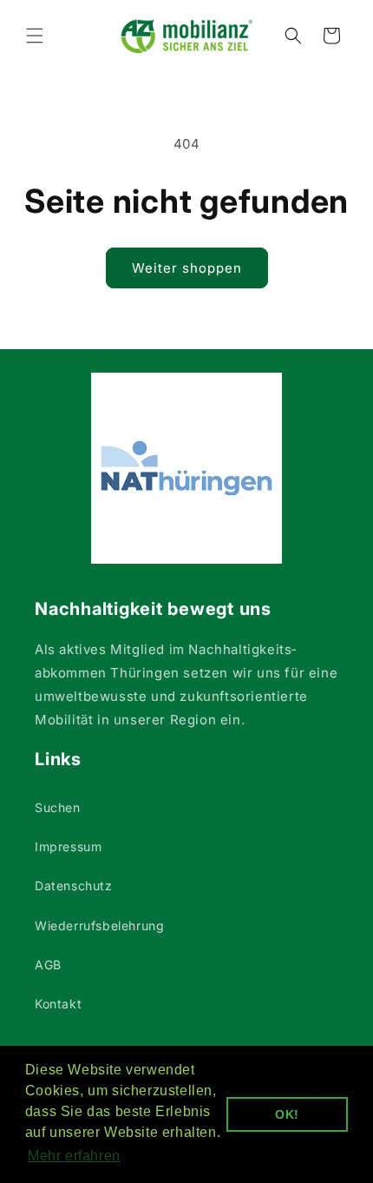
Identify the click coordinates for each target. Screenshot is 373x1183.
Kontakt (58, 1003)
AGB (48, 964)
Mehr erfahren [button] (74, 1155)
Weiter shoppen (187, 268)
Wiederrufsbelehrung (99, 925)
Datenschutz (74, 885)
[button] (35, 36)
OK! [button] (287, 1114)
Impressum (68, 846)
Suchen (58, 807)
